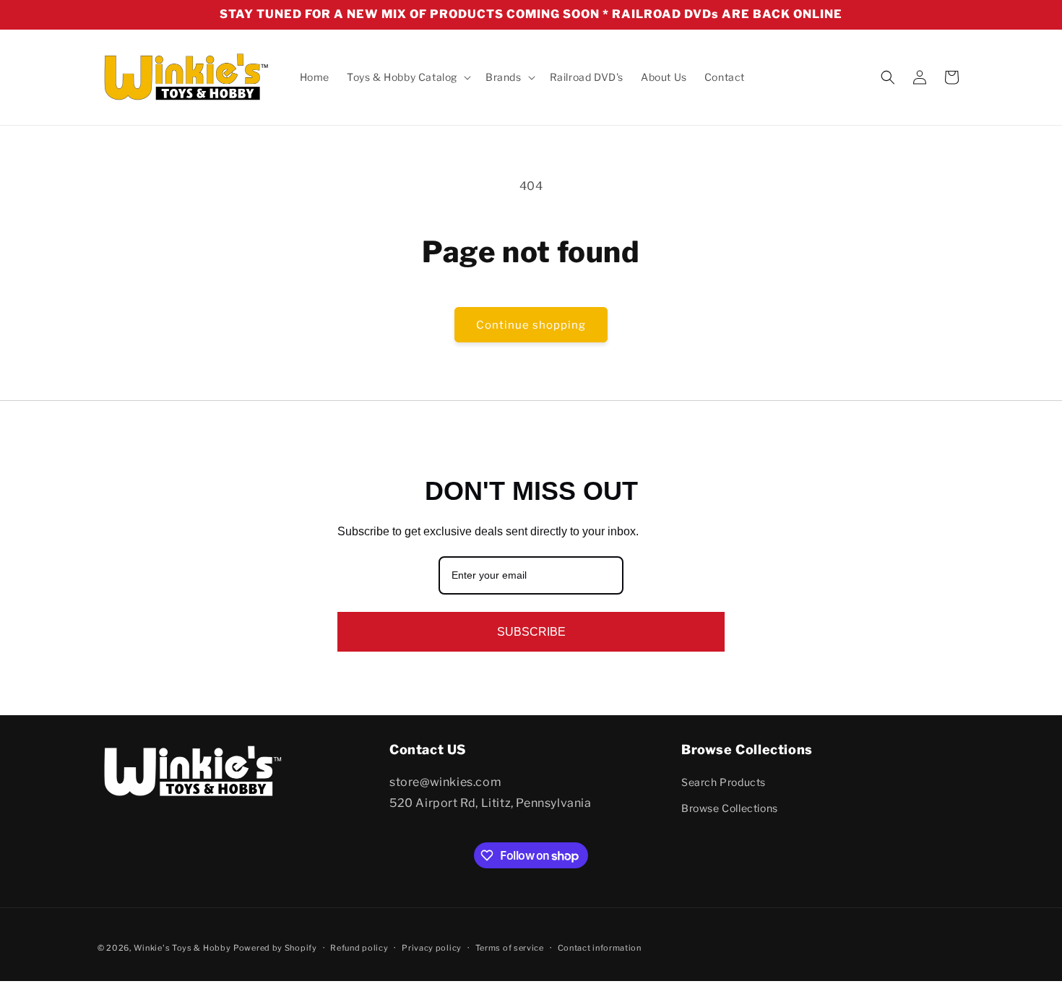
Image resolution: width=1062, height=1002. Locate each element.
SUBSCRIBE (531, 632)
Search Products (723, 782)
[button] (407, 77)
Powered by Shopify (275, 948)
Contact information (600, 948)
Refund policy (359, 948)
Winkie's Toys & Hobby (182, 948)
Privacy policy (432, 948)
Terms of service (509, 948)
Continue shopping (531, 325)
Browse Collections (729, 808)
